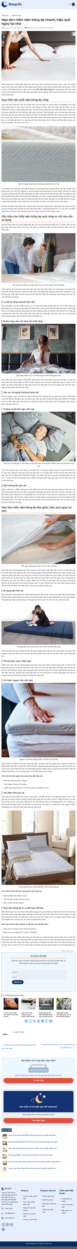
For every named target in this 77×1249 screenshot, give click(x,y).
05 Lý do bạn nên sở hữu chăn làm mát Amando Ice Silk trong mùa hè (34, 1162)
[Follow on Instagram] (7, 1224)
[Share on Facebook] (30, 1021)
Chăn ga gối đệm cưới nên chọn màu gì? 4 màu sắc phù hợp (31, 1155)
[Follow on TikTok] (11, 1224)
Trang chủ (5, 15)
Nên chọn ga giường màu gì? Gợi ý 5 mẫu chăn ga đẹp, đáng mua (33, 1148)
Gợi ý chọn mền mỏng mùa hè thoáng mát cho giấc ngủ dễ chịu (32, 1168)
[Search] (69, 4)
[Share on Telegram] (51, 1021)
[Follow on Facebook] (3, 1224)
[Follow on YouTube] (3, 1229)
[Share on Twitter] (34, 1021)
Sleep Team (20, 28)
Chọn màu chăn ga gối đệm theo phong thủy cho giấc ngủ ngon (32, 1135)
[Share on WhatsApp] (26, 1021)
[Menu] (73, 4)
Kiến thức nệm (16, 15)
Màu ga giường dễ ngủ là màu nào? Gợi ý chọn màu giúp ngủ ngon (33, 1142)
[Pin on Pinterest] (38, 1021)
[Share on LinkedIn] (42, 1021)
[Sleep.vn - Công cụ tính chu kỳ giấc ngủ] (12, 4)
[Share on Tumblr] (46, 1021)
